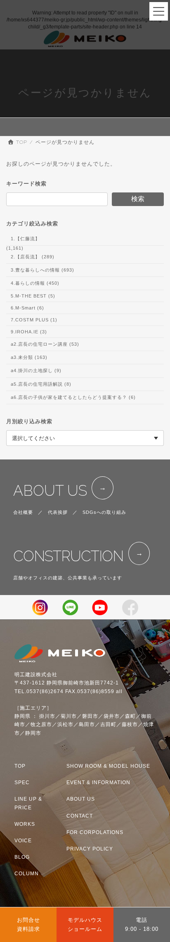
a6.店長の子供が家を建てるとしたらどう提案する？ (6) (73, 397)
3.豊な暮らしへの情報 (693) (42, 269)
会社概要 (23, 512)
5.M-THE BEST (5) (33, 295)
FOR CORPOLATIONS (94, 832)
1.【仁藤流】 (25, 238)
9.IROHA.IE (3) (29, 331)
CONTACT (79, 816)
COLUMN (26, 874)
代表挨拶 (58, 512)
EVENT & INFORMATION (98, 783)
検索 (137, 198)
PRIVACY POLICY (89, 849)
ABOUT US (50, 490)
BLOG (22, 857)
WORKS (24, 824)
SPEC (22, 783)
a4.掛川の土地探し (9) (36, 370)
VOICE (23, 841)
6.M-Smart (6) (27, 307)
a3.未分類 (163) (29, 357)
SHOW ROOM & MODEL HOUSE (108, 766)
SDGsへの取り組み (104, 512)
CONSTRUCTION (68, 556)
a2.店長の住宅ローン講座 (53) (45, 344)
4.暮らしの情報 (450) (35, 283)
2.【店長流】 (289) (32, 256)
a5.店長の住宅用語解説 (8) (41, 384)
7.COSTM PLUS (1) (34, 319)
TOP (20, 766)
